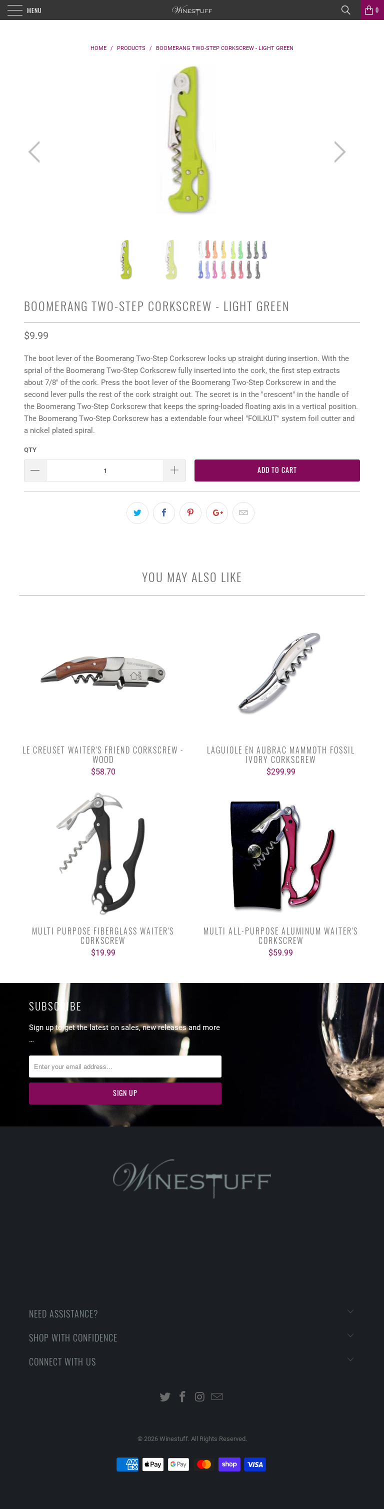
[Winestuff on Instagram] (200, 1397)
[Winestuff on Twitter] (165, 1397)
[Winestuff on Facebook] (183, 1397)
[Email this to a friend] (243, 513)
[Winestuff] (192, 10)
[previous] (37, 152)
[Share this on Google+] (217, 513)
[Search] (349, 10)
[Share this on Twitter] (137, 513)
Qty (30, 450)
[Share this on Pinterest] (191, 513)
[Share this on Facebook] (164, 513)
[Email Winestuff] (217, 1397)
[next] (337, 152)
